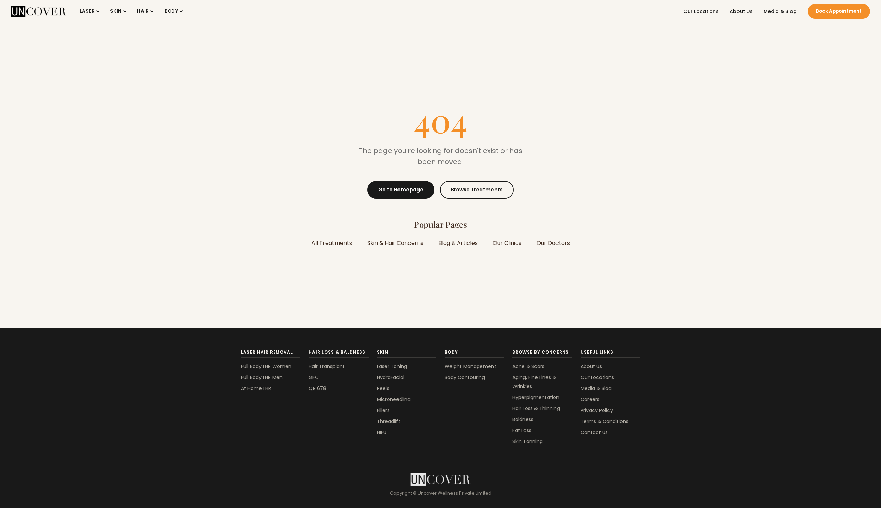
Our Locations (701, 11)
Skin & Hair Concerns (395, 243)
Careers (590, 399)
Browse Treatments (477, 189)
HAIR (143, 11)
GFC (314, 377)
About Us (741, 11)
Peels (383, 388)
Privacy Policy (597, 410)
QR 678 (317, 388)
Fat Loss (521, 430)
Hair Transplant (327, 366)
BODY (171, 11)
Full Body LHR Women (266, 366)
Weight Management (470, 366)
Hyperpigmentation (535, 397)
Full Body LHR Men (262, 377)
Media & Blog (780, 11)
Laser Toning (392, 366)
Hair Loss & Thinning (536, 408)
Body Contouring (465, 377)
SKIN (116, 11)
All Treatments (331, 243)
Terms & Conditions (604, 421)
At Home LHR (256, 388)
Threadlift (388, 421)
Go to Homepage (400, 189)
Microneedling (394, 399)
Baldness (522, 419)
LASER (87, 11)
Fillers (383, 410)
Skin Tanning (527, 441)
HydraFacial (390, 377)
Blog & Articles (458, 243)
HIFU (381, 432)
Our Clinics (507, 243)
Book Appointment (839, 11)
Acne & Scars (528, 366)
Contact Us (594, 432)
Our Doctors (553, 243)
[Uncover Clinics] (440, 479)
